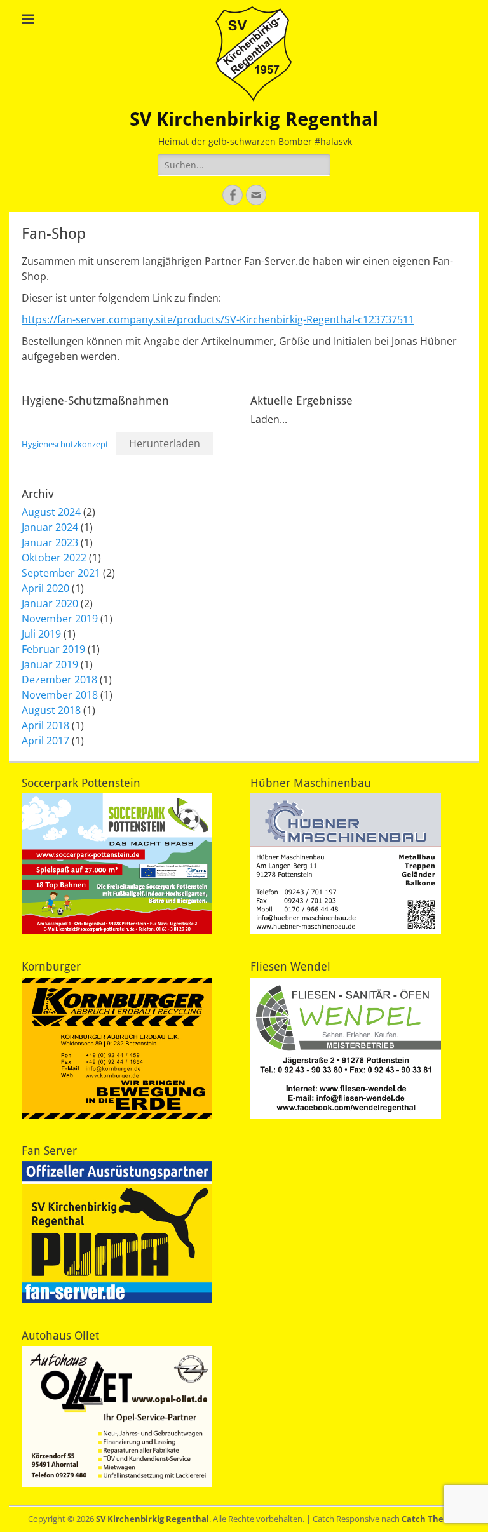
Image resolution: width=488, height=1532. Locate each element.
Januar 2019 (50, 664)
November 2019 (60, 619)
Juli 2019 (41, 634)
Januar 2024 (50, 527)
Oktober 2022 (54, 558)
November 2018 (60, 695)
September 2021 (61, 573)
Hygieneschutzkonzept (65, 444)
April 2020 (45, 588)
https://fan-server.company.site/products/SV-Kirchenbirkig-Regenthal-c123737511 (218, 319)
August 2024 (51, 512)
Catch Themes (431, 1518)
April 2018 (45, 725)
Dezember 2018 (59, 680)
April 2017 (45, 741)
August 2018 (51, 710)
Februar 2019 (53, 649)
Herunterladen (164, 443)
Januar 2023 (50, 542)
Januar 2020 (50, 603)
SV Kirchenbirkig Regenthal (254, 119)
